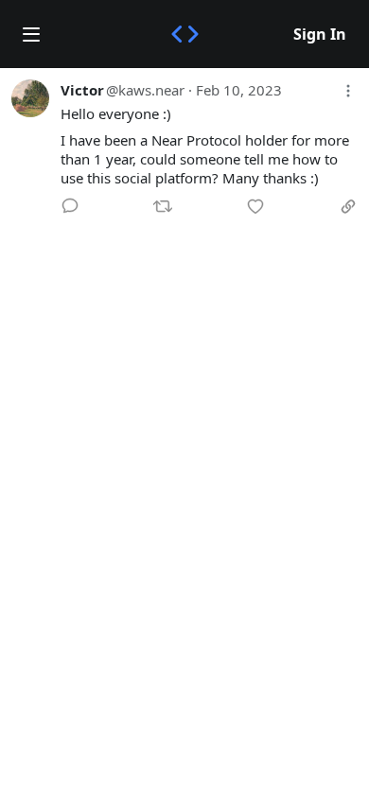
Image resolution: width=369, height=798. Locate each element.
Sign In (319, 34)
